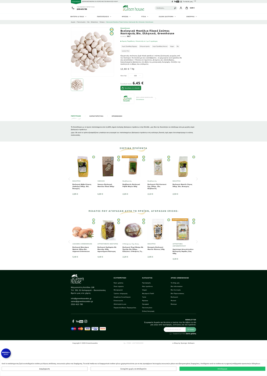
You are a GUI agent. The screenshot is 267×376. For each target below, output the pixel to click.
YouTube (176, 1)
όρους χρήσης (191, 334)
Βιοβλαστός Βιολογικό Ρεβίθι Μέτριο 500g (131, 185)
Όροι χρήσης (118, 283)
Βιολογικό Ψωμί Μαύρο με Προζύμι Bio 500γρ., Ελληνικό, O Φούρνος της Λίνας (133, 249)
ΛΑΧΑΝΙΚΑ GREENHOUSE (82, 244)
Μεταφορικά (118, 290)
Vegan (144, 290)
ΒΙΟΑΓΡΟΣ (76, 181)
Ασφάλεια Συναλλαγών (122, 297)
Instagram (181, 1)
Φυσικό (173, 300)
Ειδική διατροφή (148, 311)
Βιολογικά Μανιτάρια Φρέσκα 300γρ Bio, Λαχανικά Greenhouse (81, 249)
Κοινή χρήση (148, 88)
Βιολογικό (174, 297)
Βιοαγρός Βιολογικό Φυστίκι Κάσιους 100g (156, 248)
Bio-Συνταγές (176, 290)
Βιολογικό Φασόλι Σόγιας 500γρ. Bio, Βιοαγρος (182, 185)
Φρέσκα (145, 300)
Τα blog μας (175, 283)
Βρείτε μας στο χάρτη (80, 293)
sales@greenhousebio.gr (82, 301)
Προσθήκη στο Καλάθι (132, 88)
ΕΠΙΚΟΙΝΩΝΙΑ (76, 1)
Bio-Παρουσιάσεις (177, 293)
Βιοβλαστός (127, 181)
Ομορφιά (145, 304)
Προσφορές (146, 283)
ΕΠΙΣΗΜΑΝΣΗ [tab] (117, 116)
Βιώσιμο (174, 304)
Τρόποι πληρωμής (121, 293)
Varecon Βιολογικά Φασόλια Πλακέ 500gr (106, 185)
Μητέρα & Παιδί (148, 293)
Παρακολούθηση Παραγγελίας (125, 307)
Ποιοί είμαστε (119, 286)
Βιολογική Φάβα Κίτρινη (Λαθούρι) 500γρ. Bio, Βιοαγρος (81, 186)
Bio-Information (177, 286)
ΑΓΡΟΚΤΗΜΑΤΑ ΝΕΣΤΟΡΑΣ (108, 244)
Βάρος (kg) (123, 75)
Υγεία (144, 297)
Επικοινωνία (118, 300)
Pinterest (160, 88)
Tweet (154, 88)
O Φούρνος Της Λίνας (131, 244)
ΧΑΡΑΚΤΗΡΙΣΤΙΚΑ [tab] (96, 116)
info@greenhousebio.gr (81, 299)
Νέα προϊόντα (147, 286)
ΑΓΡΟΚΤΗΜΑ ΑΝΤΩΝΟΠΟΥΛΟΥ (179, 245)
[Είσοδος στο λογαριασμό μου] (181, 8)
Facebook (172, 1)
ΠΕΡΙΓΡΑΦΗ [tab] (76, 116)
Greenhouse (125, 28)
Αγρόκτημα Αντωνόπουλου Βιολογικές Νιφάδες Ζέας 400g (183, 251)
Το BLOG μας (188, 2)
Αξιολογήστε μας (120, 304)
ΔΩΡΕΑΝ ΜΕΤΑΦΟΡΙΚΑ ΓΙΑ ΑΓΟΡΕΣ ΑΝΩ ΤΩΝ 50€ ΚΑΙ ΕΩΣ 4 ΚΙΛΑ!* (100, 1)
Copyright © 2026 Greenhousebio (85, 343)
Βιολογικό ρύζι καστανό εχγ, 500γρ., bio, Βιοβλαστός (157, 186)
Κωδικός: (123, 36)
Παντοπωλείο (147, 307)
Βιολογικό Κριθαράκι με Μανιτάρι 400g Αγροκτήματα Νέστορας (107, 249)
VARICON (101, 181)
